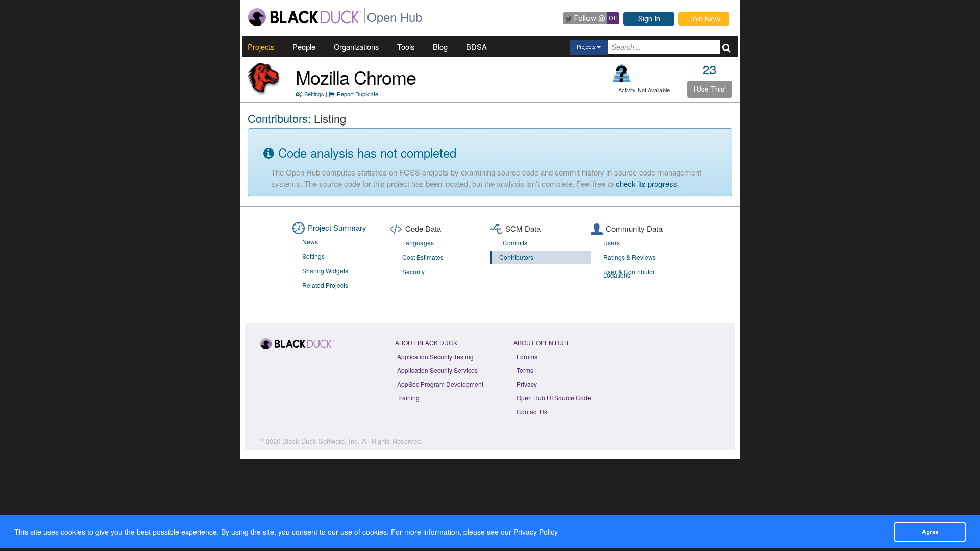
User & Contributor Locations (629, 273)
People (303, 46)
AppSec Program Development (440, 384)
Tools (405, 46)
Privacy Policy (535, 532)
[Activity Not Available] (622, 73)
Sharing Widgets (325, 270)
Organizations (356, 46)
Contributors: (279, 118)
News (310, 241)
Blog (440, 46)
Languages (418, 242)
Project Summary (337, 227)
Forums (527, 356)
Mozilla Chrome (356, 77)
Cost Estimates (423, 257)
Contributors (516, 257)
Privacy (527, 384)
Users (611, 242)
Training (408, 397)
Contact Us (532, 411)
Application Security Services (437, 370)
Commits (515, 242)
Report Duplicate (357, 94)
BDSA (476, 46)
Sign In (649, 18)
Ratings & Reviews (629, 257)
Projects (261, 46)
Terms (525, 370)
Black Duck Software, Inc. (321, 441)
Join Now (704, 18)
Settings (314, 94)
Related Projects (325, 285)
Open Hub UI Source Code (554, 397)
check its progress (646, 183)
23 (709, 69)
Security (413, 271)
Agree (930, 531)
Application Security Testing (435, 356)
